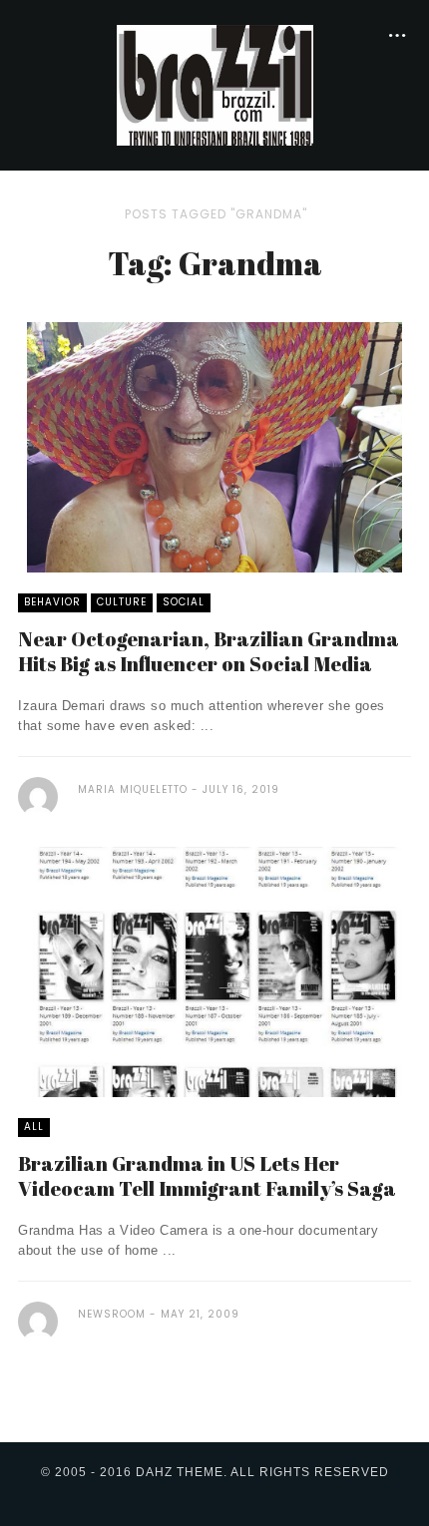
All (34, 1126)
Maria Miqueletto (133, 789)
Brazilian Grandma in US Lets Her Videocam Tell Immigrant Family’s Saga (207, 1176)
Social (184, 601)
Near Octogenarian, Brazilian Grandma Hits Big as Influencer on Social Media (208, 651)
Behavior (52, 601)
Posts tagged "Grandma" (216, 213)
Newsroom (112, 1314)
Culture (122, 601)
